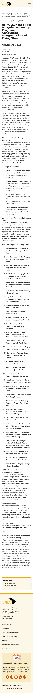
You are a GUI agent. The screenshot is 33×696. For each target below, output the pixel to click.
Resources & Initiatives (10, 632)
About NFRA (6, 624)
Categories (7, 580)
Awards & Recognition (10, 644)
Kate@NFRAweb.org (9, 54)
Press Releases (12, 585)
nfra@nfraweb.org (7, 619)
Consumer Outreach (9, 636)
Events (4, 640)
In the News (11, 583)
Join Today (6, 648)
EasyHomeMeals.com (9, 668)
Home (4, 13)
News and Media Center (14, 13)
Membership (6, 628)
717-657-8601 (11, 616)
